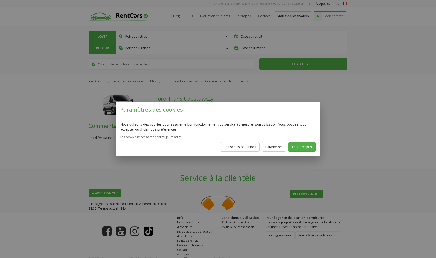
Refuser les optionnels (239, 147)
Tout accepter (302, 147)
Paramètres (273, 147)
